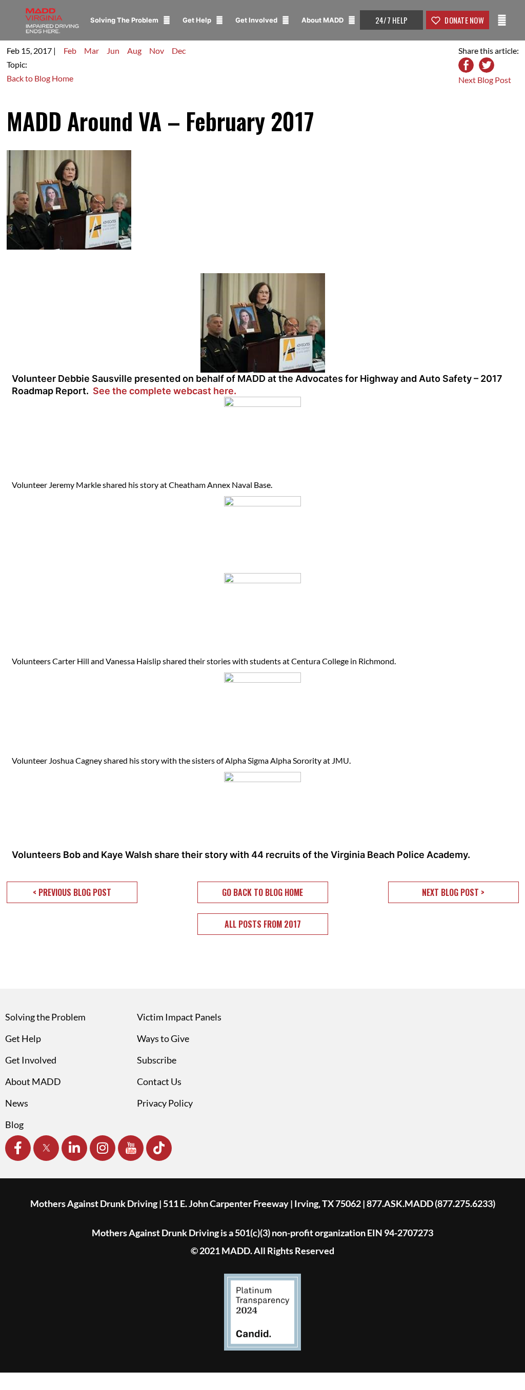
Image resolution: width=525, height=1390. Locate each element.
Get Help (198, 20)
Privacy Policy (165, 1103)
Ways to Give (163, 1038)
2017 (42, 50)
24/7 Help (391, 20)
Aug (134, 50)
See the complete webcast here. (164, 390)
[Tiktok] (159, 1148)
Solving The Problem (125, 20)
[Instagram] (102, 1148)
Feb (70, 50)
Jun (113, 50)
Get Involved (257, 20)
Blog (14, 1124)
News (16, 1103)
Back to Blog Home (40, 78)
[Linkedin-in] (74, 1148)
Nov (156, 50)
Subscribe (156, 1060)
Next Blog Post (484, 80)
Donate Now (463, 20)
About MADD (323, 20)
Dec (179, 50)
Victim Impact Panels (179, 1017)
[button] (72, 892)
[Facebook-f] (18, 1148)
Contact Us (159, 1081)
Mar (91, 50)
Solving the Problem (45, 1017)
